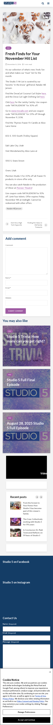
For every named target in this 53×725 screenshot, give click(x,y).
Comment (9, 245)
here (44, 93)
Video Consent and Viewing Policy (30, 701)
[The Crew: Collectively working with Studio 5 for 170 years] (15, 521)
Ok (50, 672)
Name (8, 278)
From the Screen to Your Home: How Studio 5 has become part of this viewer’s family (32, 508)
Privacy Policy (8, 699)
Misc (8, 48)
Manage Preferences (26, 712)
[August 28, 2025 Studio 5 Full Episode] (26, 432)
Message (11, 642)
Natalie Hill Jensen (14, 208)
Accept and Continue (26, 720)
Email (8, 288)
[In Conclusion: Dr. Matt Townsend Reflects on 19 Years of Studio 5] (15, 532)
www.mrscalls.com (19, 111)
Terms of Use (40, 696)
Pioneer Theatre (24, 188)
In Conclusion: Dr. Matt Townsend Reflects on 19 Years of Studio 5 (33, 533)
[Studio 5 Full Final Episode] (26, 389)
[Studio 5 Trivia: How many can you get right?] (26, 345)
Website (8, 298)
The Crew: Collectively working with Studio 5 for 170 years (33, 522)
